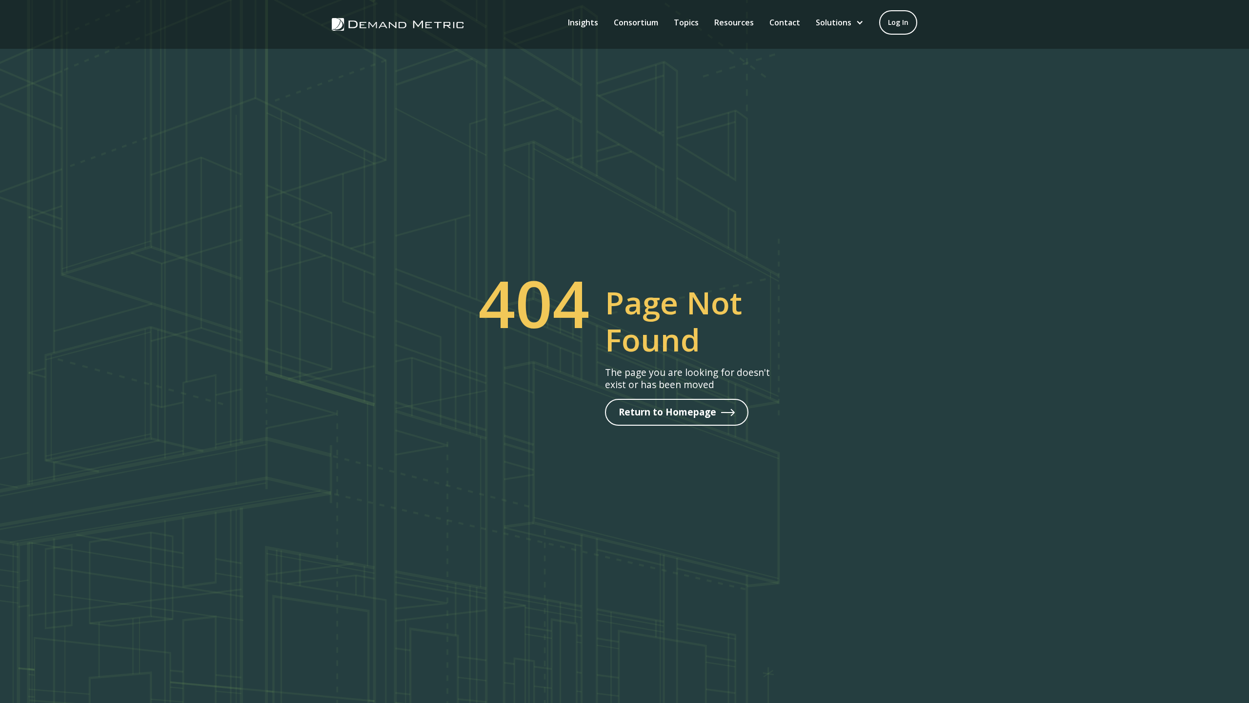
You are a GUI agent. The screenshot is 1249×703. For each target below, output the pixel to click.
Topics (686, 22)
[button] (840, 22)
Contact (784, 22)
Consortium (636, 22)
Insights (583, 22)
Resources (734, 22)
